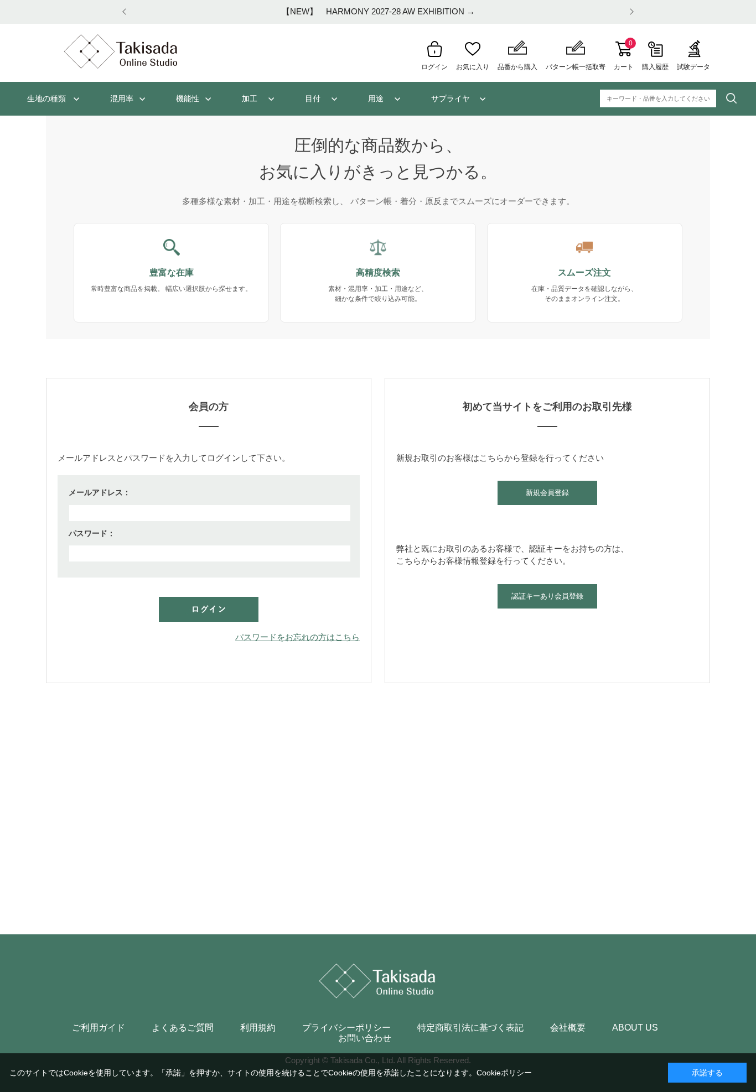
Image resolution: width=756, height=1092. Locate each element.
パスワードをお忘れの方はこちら (297, 637)
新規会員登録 (547, 492)
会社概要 (568, 1027)
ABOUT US (635, 1027)
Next (630, 12)
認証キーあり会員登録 (547, 596)
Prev (126, 12)
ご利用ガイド (98, 1027)
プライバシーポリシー (346, 1027)
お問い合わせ (364, 1038)
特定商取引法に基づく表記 (470, 1027)
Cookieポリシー (504, 1072)
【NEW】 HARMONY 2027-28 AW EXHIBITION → (378, 11)
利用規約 (258, 1027)
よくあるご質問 (183, 1027)
